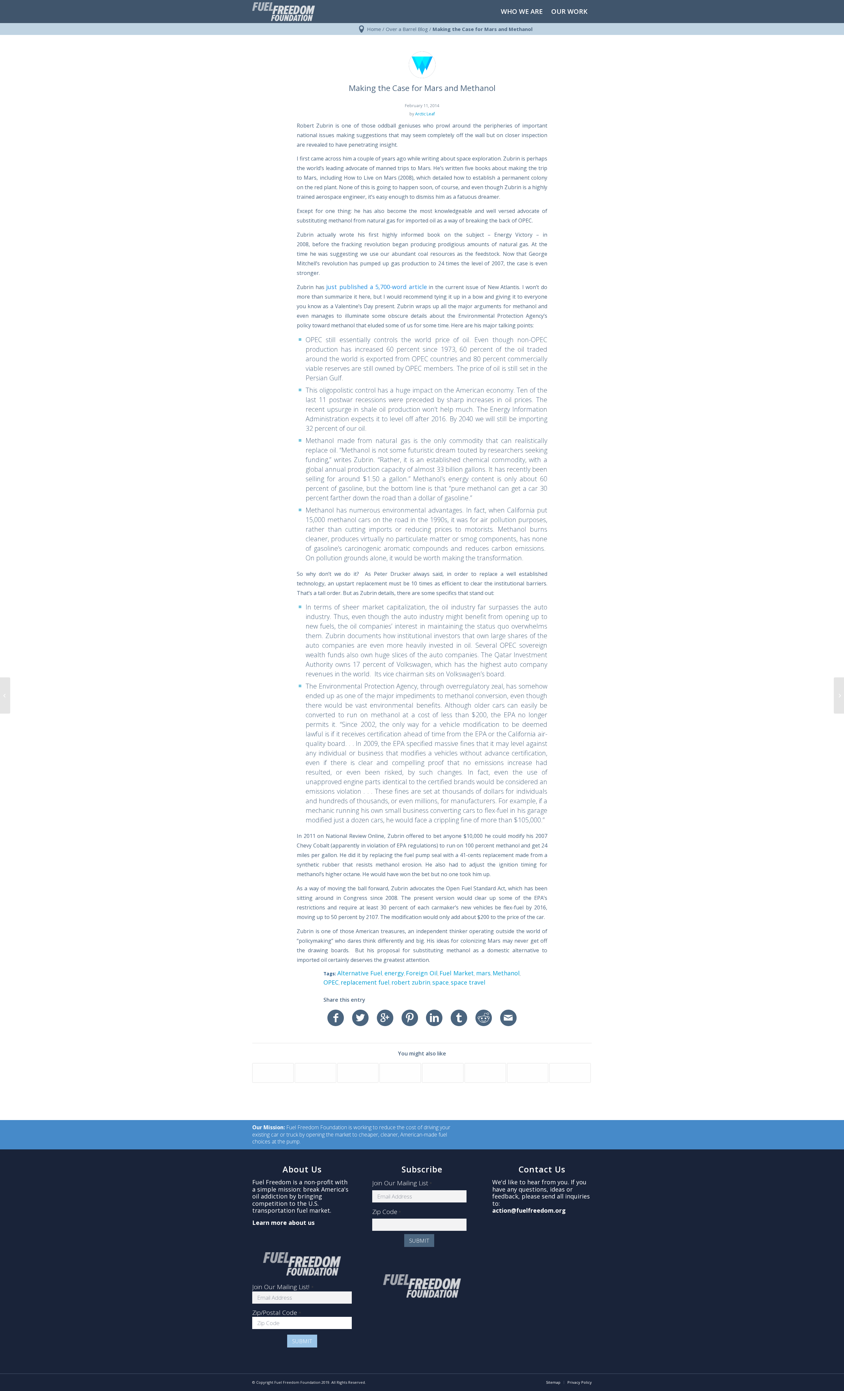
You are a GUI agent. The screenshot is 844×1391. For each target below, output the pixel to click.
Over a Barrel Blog (407, 29)
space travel (468, 982)
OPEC (331, 982)
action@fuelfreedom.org (529, 1210)
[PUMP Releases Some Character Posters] (443, 1073)
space (440, 982)
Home (374, 29)
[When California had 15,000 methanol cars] (570, 1073)
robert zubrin (410, 982)
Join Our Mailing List (402, 1183)
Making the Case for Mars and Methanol (422, 87)
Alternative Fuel (359, 973)
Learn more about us (283, 1223)
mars (483, 973)
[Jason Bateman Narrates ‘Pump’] (358, 1073)
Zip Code (386, 1212)
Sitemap (553, 1382)
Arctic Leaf (425, 114)
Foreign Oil (421, 973)
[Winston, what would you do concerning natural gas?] (485, 1073)
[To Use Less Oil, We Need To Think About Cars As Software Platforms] (315, 1073)
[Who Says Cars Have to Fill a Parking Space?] (528, 1073)
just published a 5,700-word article (376, 287)
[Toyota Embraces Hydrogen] (273, 1073)
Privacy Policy (579, 1382)
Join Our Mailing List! (283, 1287)
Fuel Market (456, 973)
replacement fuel (365, 982)
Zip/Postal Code (276, 1312)
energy (394, 973)
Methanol (506, 973)
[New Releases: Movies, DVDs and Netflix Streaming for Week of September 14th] (400, 1073)
